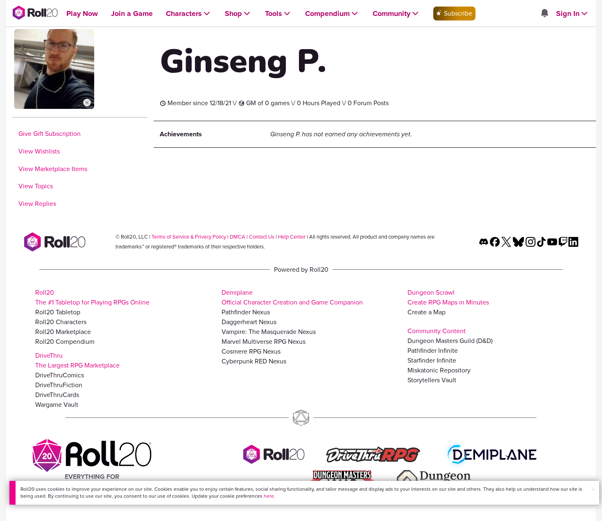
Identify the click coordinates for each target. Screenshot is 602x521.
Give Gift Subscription (49, 133)
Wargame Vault (56, 404)
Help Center (292, 237)
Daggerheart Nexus (249, 322)
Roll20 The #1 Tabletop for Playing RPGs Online (92, 297)
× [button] (593, 489)
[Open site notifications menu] (544, 13)
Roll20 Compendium (65, 341)
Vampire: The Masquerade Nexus (269, 331)
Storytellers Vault (431, 380)
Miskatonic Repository (439, 370)
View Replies (37, 203)
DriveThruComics (59, 375)
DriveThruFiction (58, 385)
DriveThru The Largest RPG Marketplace (77, 360)
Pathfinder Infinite (432, 350)
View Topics (35, 186)
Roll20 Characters (60, 322)
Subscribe (457, 13)
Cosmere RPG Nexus (251, 351)
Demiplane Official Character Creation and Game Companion (292, 297)
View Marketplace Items (52, 169)
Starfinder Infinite (431, 360)
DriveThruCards (57, 394)
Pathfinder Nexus (246, 312)
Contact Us (261, 237)
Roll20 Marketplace (63, 331)
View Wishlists (39, 151)
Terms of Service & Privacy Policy (189, 237)
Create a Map (426, 312)
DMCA (237, 237)
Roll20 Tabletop (57, 312)
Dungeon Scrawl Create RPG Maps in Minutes (448, 297)
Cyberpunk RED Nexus (254, 361)
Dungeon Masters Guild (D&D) (450, 340)
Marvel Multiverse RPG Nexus (264, 341)
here (269, 496)
